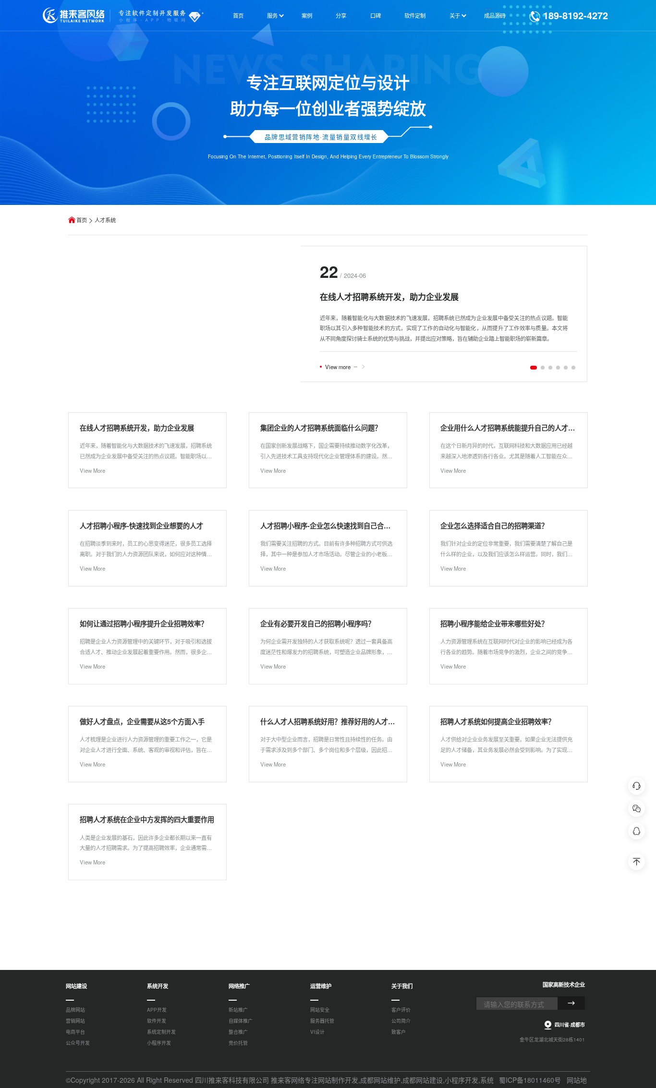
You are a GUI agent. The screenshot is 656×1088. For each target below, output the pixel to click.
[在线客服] (636, 786)
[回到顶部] (636, 862)
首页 (81, 220)
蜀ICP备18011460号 (530, 1080)
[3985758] (636, 831)
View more (338, 367)
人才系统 (105, 220)
